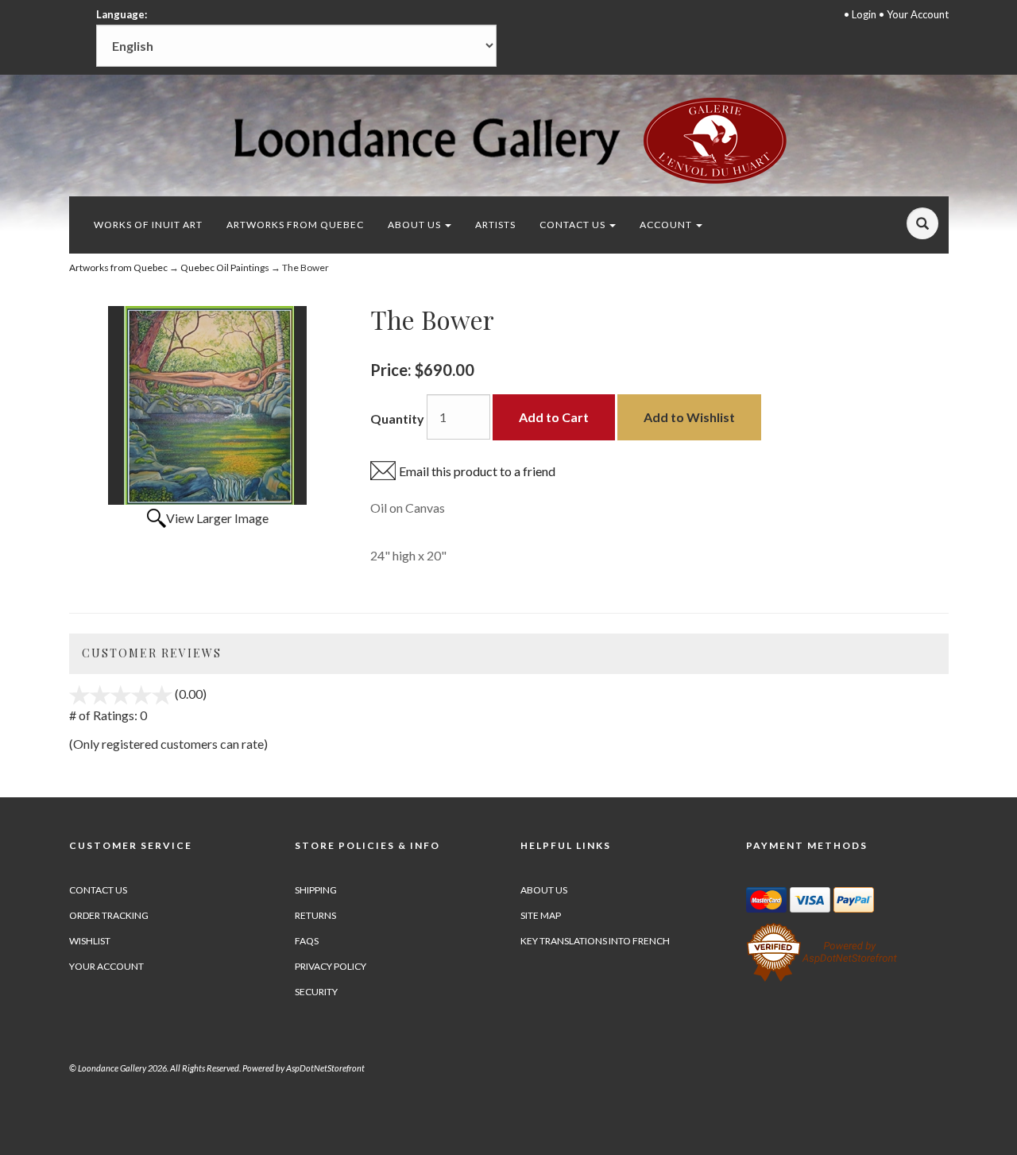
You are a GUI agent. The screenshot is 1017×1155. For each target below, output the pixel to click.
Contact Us (573, 225)
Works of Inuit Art (148, 225)
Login (864, 14)
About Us (415, 225)
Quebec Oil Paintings (224, 267)
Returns (315, 915)
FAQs (307, 941)
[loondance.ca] (508, 140)
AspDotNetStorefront (325, 1068)
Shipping (316, 890)
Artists (495, 225)
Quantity (397, 418)
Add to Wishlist (689, 416)
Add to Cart (554, 416)
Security (316, 992)
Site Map (540, 915)
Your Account (918, 14)
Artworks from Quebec (295, 225)
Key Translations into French (595, 941)
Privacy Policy (330, 966)
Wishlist (89, 941)
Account (667, 225)
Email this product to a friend (477, 471)
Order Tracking (109, 915)
